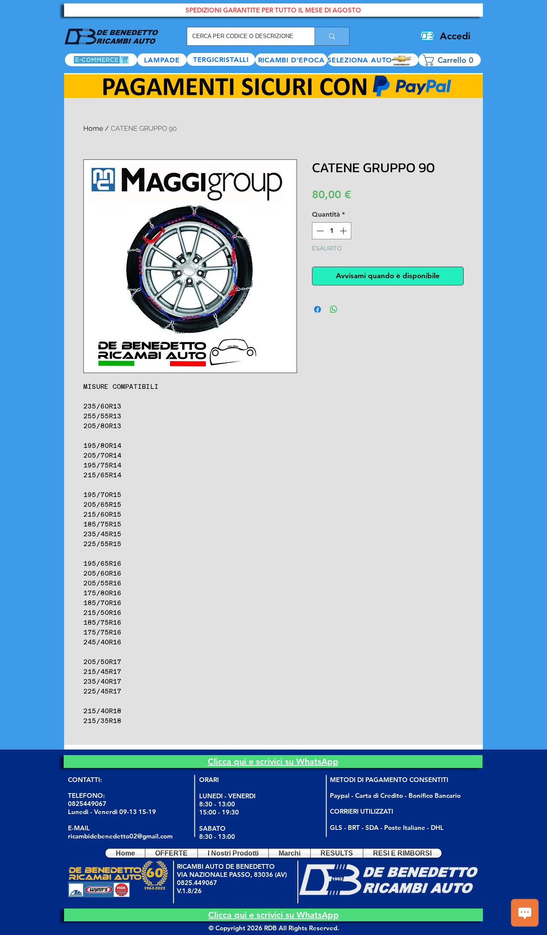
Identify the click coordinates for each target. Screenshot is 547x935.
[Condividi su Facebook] (317, 309)
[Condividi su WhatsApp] (334, 309)
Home (93, 128)
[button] (372, 59)
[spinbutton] (331, 231)
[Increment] (344, 231)
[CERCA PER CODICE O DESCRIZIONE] (332, 36)
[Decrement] (319, 231)
